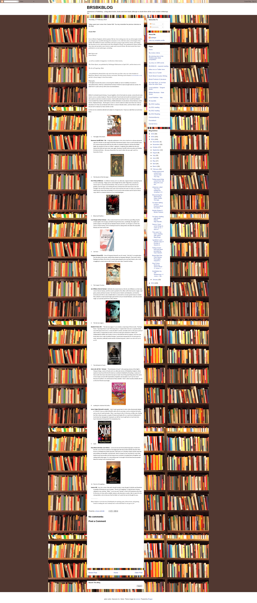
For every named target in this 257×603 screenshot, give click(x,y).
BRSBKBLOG (100, 7)
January (155, 279)
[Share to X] (113, 511)
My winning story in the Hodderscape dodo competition (156, 57)
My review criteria (154, 53)
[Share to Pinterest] (117, 511)
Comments (155, 27)
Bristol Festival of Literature (157, 79)
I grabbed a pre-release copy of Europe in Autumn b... (158, 242)
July (154, 155)
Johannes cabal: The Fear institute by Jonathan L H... (157, 189)
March (155, 166)
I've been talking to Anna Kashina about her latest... (157, 205)
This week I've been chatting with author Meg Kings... (157, 234)
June (154, 158)
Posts (153, 24)
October (155, 147)
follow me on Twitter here (157, 69)
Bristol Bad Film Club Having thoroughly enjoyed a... (157, 258)
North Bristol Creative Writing (158, 76)
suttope (153, 37)
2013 (153, 283)
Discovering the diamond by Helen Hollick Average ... (157, 197)
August (155, 152)
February (156, 169)
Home (116, 573)
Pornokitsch (152, 120)
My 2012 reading (154, 110)
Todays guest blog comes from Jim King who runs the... (158, 181)
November (156, 144)
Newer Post (93, 573)
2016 (153, 134)
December (156, 142)
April (154, 163)
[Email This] (110, 511)
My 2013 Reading (154, 114)
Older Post (138, 573)
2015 (153, 136)
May (154, 161)
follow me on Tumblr (155, 73)
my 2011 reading (154, 107)
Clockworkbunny (154, 117)
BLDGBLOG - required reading (158, 66)
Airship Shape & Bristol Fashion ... (157, 212)
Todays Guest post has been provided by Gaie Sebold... (157, 250)
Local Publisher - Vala (156, 97)
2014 (153, 139)
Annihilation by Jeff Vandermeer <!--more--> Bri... (158, 273)
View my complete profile (157, 40)
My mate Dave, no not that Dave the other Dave (157, 83)
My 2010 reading (154, 104)
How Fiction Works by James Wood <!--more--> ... (157, 265)
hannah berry (153, 124)
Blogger (150, 599)
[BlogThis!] (111, 511)
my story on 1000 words (156, 63)
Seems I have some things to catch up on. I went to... (157, 226)
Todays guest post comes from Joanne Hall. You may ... (158, 174)
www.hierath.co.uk (137, 75)
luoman (138, 599)
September (156, 150)
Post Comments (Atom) (119, 578)
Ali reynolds (152, 101)
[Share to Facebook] (115, 511)
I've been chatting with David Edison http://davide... (158, 219)
